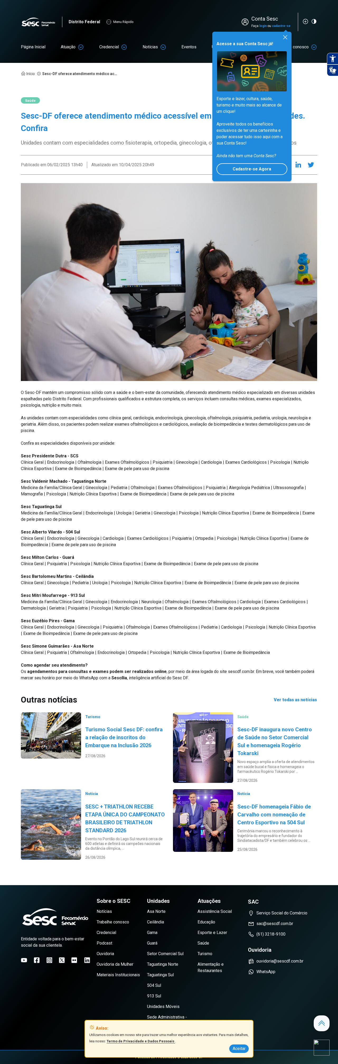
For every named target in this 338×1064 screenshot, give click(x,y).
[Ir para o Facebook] (37, 960)
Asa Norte (156, 911)
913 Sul (154, 995)
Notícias (150, 46)
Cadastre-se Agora (252, 168)
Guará (152, 943)
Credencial (109, 46)
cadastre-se (281, 26)
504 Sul (154, 985)
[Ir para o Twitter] (62, 960)
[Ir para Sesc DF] (41, 22)
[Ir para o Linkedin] (87, 960)
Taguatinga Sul (160, 974)
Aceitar (239, 1048)
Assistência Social (215, 911)
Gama (152, 932)
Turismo (205, 953)
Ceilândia (155, 921)
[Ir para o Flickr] (74, 960)
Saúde (203, 943)
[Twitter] (311, 165)
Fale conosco (296, 46)
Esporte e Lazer (212, 932)
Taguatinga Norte (162, 964)
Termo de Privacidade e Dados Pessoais (141, 1041)
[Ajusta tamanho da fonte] (305, 21)
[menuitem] (33, 47)
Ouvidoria (105, 953)
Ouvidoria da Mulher (115, 964)
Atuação (68, 46)
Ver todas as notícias (295, 699)
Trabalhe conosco (113, 921)
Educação (206, 921)
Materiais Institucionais (118, 974)
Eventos (188, 46)
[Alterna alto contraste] (314, 21)
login (263, 26)
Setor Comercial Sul (165, 953)
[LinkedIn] (298, 165)
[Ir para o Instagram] (49, 960)
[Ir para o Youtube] (24, 960)
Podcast (104, 943)
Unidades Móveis (163, 1006)
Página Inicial (33, 46)
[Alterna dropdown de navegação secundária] (81, 47)
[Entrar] (246, 22)
